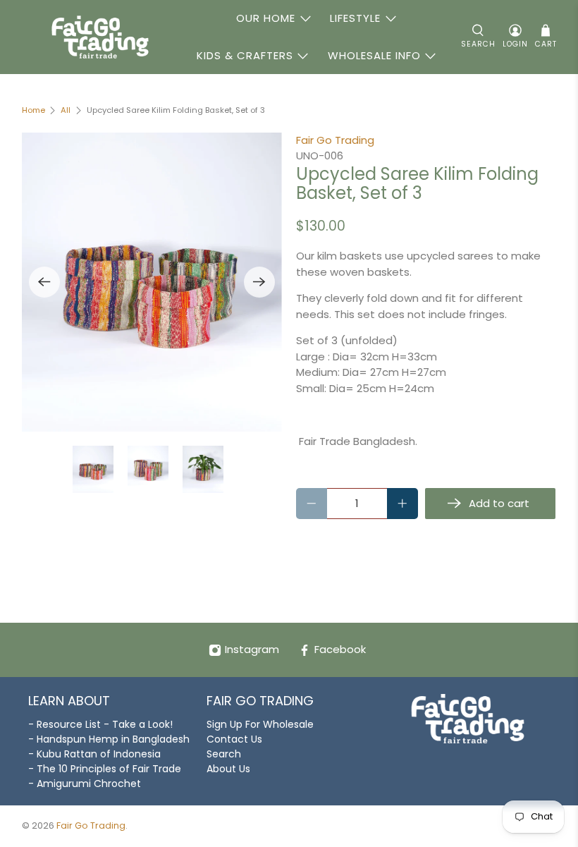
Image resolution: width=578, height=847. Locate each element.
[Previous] (44, 282)
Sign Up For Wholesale (260, 724)
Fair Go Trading (335, 140)
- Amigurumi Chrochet (84, 783)
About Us (228, 769)
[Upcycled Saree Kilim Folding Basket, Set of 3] (152, 282)
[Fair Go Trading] (100, 37)
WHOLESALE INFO (374, 55)
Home (33, 110)
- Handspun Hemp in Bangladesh (109, 739)
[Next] (259, 282)
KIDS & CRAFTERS (245, 55)
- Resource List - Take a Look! (100, 724)
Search (224, 754)
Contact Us (234, 739)
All (65, 110)
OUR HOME (265, 18)
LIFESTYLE (355, 18)
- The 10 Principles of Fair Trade (104, 769)
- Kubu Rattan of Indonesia (94, 754)
